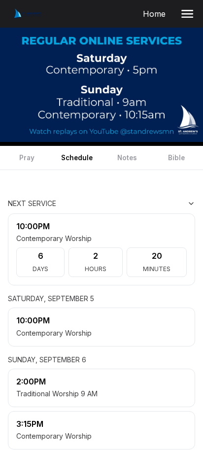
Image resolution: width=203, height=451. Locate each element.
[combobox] (146, 203)
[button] (187, 14)
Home (156, 14)
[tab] (26, 158)
